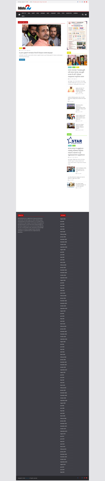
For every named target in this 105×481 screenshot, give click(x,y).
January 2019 (63, 451)
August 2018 (62, 464)
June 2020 (62, 408)
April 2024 (62, 290)
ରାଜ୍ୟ (29, 13)
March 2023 (62, 323)
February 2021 (63, 387)
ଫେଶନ (58, 13)
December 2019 (63, 423)
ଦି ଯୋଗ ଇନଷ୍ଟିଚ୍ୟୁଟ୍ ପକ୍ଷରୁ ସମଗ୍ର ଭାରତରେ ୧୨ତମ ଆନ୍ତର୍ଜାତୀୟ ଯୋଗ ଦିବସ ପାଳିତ (81, 169)
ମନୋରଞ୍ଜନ (43, 13)
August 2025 (62, 249)
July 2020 (62, 405)
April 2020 (62, 413)
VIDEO (63, 13)
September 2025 (63, 247)
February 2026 (63, 234)
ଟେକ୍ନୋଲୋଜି (53, 13)
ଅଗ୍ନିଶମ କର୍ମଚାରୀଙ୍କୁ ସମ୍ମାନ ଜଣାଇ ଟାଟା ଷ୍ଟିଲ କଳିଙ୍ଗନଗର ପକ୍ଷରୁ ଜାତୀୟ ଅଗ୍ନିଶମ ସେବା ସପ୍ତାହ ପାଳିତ (77, 98)
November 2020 (63, 395)
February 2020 (63, 418)
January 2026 (63, 236)
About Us (24, 13)
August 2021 (62, 372)
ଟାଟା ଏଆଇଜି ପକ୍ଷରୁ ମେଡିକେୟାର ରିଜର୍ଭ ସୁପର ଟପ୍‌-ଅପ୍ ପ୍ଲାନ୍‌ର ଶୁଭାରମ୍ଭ (81, 185)
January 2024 (63, 298)
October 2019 (63, 428)
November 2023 (63, 303)
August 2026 (62, 218)
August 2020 (62, 403)
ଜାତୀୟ (37, 13)
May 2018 (62, 472)
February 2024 (63, 295)
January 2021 (63, 390)
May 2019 (62, 441)
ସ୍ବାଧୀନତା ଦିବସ (69, 13)
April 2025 (62, 259)
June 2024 (62, 285)
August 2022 (62, 341)
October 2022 (63, 336)
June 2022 (62, 346)
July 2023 (62, 313)
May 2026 (62, 226)
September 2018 (63, 461)
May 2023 (62, 318)
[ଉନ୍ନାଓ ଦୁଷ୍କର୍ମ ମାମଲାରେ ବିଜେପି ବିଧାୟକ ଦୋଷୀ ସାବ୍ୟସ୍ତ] (41, 35)
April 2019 (62, 444)
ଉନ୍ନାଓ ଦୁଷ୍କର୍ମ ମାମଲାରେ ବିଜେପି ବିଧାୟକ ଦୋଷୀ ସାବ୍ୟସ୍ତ (36, 53)
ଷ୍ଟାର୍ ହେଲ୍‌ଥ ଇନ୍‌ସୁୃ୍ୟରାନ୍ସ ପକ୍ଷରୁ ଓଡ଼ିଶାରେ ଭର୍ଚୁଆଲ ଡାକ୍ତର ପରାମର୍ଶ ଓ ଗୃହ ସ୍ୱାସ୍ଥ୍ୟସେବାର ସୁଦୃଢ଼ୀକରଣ (76, 151)
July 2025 (62, 252)
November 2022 (63, 334)
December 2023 (63, 300)
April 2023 (62, 321)
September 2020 (63, 400)
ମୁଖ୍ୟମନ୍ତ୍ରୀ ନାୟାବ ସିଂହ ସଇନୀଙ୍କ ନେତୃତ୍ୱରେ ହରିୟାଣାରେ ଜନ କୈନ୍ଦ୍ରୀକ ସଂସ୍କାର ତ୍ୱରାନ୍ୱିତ (80, 89)
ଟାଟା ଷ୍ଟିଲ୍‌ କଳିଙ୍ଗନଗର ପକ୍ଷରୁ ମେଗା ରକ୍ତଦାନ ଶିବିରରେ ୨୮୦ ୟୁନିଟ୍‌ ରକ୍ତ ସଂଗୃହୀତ (76, 177)
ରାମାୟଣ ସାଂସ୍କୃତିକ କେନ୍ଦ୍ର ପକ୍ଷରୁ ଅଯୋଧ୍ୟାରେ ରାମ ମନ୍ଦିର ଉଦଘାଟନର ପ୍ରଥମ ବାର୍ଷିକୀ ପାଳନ (80, 117)
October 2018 (63, 459)
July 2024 (62, 282)
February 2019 (63, 449)
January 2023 (63, 328)
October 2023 (63, 305)
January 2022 (63, 359)
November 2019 (63, 426)
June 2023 (62, 316)
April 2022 (62, 351)
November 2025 (63, 241)
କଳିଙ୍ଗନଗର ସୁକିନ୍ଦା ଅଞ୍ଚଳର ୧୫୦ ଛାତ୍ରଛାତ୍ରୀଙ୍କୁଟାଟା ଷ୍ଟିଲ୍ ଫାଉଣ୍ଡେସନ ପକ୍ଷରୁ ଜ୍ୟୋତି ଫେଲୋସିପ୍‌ (81, 107)
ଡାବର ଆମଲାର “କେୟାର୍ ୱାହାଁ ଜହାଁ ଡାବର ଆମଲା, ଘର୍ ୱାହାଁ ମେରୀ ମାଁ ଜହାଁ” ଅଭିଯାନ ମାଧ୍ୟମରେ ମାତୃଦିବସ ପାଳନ (76, 73)
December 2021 (63, 362)
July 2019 (62, 436)
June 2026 (62, 224)
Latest (21, 48)
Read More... (20, 232)
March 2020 (62, 415)
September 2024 (63, 277)
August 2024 (62, 280)
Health (74, 67)
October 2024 (63, 275)
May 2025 (62, 257)
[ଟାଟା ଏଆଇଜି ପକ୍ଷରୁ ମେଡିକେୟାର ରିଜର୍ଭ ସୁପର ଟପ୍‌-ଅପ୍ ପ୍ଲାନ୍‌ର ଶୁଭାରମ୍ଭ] (71, 185)
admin (29, 50)
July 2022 (62, 344)
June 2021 (62, 377)
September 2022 (63, 339)
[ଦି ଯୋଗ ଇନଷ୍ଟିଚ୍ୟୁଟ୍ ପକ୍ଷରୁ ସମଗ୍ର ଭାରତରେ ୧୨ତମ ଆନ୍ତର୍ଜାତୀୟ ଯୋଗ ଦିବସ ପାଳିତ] (71, 171)
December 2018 (63, 454)
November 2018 (63, 456)
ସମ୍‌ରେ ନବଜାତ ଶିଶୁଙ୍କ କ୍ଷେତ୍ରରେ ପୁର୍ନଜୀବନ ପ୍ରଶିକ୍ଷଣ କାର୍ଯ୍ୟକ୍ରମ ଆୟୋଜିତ (80, 126)
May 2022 (62, 349)
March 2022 (62, 354)
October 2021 (63, 367)
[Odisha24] (19, 14)
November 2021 (63, 364)
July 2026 (62, 221)
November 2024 (63, 272)
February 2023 (63, 326)
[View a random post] (85, 14)
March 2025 (62, 262)
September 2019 (63, 431)
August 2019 (62, 433)
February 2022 (63, 357)
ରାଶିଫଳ (23, 16)
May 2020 (62, 410)
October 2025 (63, 244)
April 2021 (62, 382)
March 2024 (62, 293)
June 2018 (62, 469)
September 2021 (63, 369)
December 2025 (63, 239)
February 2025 (63, 265)
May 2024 (62, 288)
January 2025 (63, 267)
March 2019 (62, 446)
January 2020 (63, 421)
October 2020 (63, 398)
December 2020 (63, 392)
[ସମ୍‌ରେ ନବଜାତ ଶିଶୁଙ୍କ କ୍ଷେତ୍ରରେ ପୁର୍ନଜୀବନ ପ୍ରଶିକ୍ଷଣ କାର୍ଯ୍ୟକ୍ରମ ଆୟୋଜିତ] (71, 127)
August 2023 (62, 311)
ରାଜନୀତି (33, 13)
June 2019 (62, 438)
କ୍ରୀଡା (48, 13)
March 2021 (62, 385)
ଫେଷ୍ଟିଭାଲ (76, 13)
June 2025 (62, 254)
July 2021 (62, 374)
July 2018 (62, 467)
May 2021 (62, 380)
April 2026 (62, 229)
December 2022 (63, 331)
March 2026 (62, 231)
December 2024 (63, 270)
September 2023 (63, 308)
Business (69, 67)
